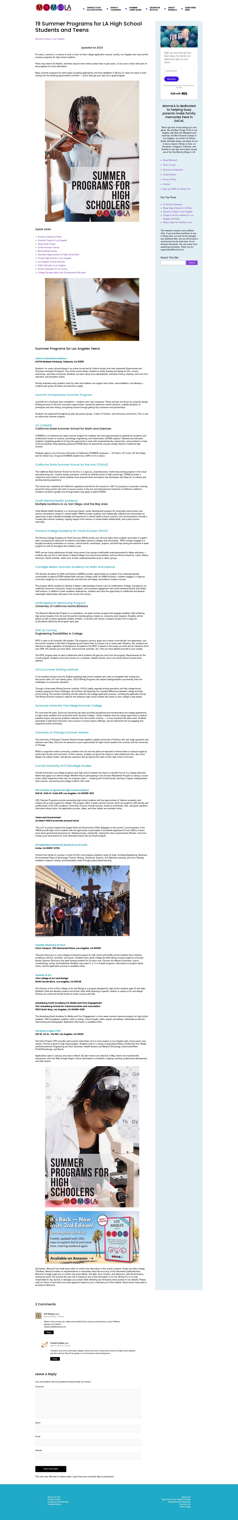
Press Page (185, 1506)
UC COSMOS (43, 425)
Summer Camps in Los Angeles (50, 39)
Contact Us (184, 1504)
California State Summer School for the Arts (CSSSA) (71, 465)
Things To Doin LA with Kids (94, 9)
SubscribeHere (190, 9)
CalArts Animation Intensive (50, 358)
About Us (186, 1497)
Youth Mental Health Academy (56, 501)
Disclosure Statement (173, 170)
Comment (40, 1387)
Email (38, 1436)
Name (38, 1423)
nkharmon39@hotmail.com (55, 1327)
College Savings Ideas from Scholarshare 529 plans (62, 272)
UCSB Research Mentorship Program (60, 603)
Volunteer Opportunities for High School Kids (58, 254)
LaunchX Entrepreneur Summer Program (63, 395)
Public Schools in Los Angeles (52, 265)
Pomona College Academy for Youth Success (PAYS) (71, 531)
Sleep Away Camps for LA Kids (177, 208)
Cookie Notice (169, 174)
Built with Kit (179, 93)
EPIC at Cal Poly (46, 630)
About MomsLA (170, 160)
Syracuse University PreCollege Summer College (68, 706)
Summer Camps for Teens (50, 237)
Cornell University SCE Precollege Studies (63, 766)
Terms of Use (169, 165)
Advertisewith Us (155, 9)
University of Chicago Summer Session (62, 732)
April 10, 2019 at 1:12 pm (60, 1346)
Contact (166, 184)
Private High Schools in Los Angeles (55, 258)
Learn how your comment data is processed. (93, 1476)
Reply (48, 1332)
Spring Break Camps (47, 251)
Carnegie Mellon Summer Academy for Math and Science (75, 567)
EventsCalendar (116, 9)
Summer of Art (43, 975)
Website (38, 1450)
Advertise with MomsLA (179, 1502)
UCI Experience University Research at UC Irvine (61, 845)
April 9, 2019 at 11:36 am (54, 1316)
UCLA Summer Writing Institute (56, 670)
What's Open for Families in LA (177, 222)
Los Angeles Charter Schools (51, 262)
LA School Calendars (172, 204)
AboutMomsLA (172, 9)
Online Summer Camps (48, 247)
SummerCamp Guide (135, 9)
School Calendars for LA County (52, 269)
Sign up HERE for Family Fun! (177, 189)
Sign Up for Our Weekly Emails (176, 1499)
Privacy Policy (169, 179)
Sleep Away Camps (47, 244)
